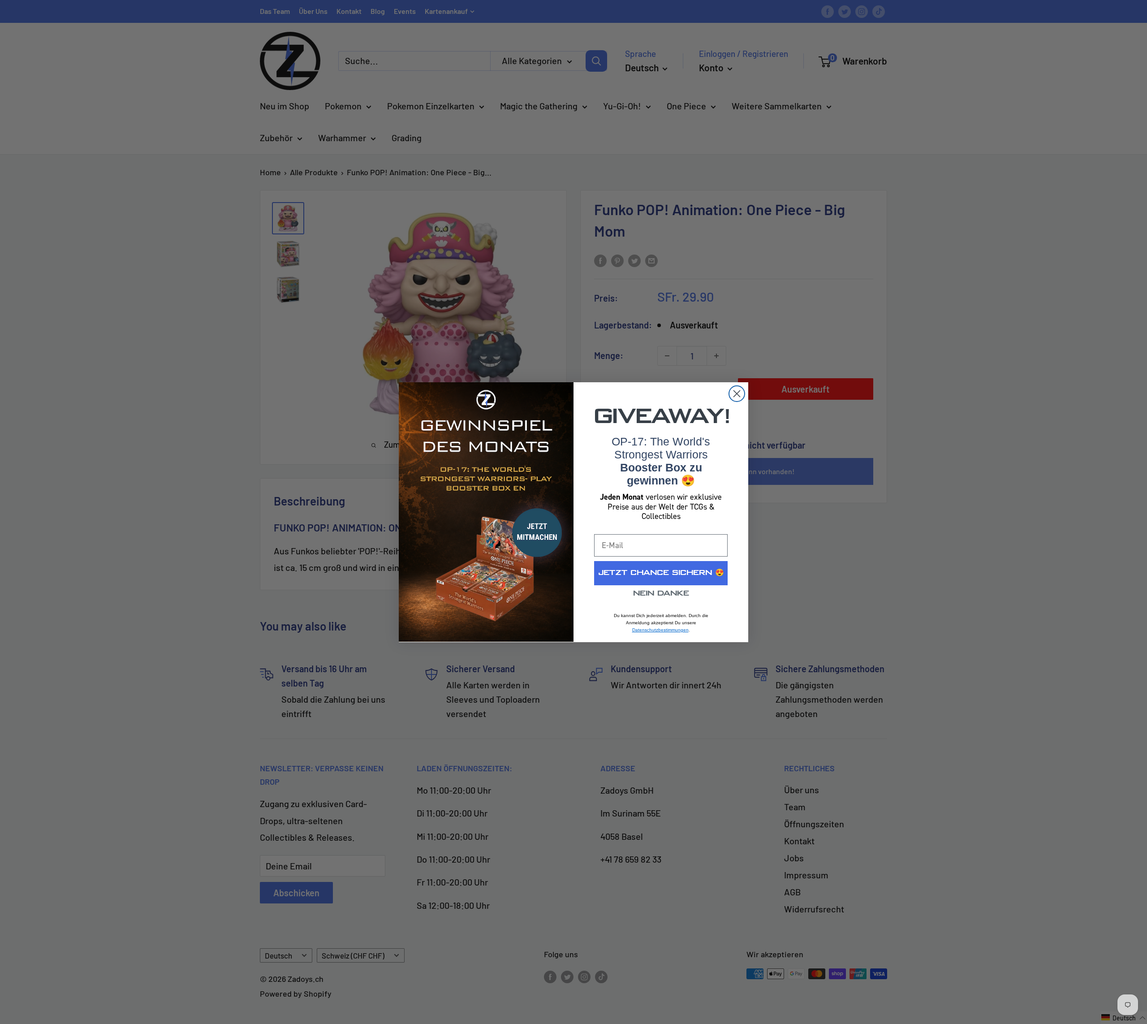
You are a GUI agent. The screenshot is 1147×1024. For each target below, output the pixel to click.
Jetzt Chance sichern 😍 (661, 573)
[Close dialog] (737, 394)
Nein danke (661, 593)
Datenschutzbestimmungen (660, 629)
